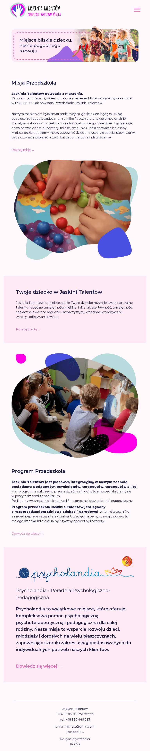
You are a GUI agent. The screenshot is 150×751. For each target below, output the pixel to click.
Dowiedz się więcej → (28, 533)
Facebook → (75, 732)
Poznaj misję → (23, 150)
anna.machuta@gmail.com (75, 726)
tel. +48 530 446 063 (75, 719)
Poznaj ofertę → (28, 329)
